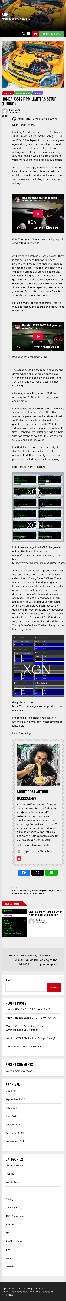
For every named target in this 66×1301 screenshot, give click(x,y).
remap (23, 893)
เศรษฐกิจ (10, 1266)
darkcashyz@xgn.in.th (36, 845)
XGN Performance (15, 1216)
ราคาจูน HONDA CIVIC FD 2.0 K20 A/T (27, 1009)
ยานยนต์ (9, 1224)
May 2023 (11, 1090)
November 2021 (14, 1141)
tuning (34, 893)
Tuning (37, 93)
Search (9, 980)
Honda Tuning (23, 93)
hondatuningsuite (39, 890)
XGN (5, 14)
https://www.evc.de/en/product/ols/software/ (38, 562)
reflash (15, 893)
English (8, 93)
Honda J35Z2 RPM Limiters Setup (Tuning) (30, 1038)
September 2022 (15, 1099)
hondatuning (25, 890)
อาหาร (9, 1249)
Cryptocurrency (14, 1165)
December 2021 (14, 1132)
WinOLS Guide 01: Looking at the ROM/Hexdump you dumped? (45, 914)
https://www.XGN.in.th (36, 851)
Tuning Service (13, 1207)
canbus (15, 890)
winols (41, 893)
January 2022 (13, 1124)
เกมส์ (8, 1258)
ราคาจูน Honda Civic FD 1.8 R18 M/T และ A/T (31, 1017)
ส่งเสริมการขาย (13, 1241)
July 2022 (11, 1107)
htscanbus (57, 890)
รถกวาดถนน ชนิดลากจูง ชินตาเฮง (23, 1046)
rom (29, 893)
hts (49, 890)
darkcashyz (14, 110)
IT (6, 1190)
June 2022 (11, 1116)
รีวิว (7, 1232)
